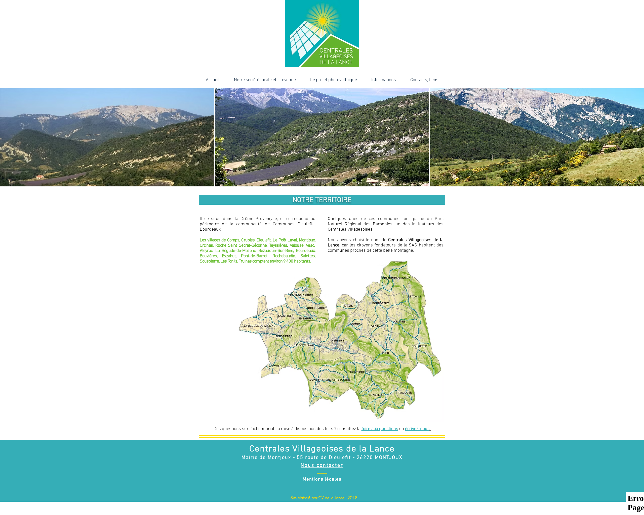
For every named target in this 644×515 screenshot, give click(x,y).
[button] (265, 80)
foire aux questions (379, 429)
